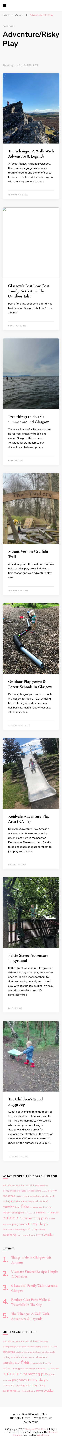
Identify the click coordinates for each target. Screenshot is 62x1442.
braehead (22, 1190)
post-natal (7, 1224)
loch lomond (30, 1213)
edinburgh (29, 1201)
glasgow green (36, 1207)
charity (52, 1191)
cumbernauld (48, 1196)
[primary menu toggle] (4, 5)
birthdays (44, 1185)
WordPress (43, 1435)
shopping (20, 1229)
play (44, 1218)
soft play (31, 1229)
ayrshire (20, 1185)
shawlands (8, 1229)
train (19, 1235)
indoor (7, 1212)
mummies (41, 1212)
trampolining (28, 1235)
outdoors (13, 1217)
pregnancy (19, 1224)
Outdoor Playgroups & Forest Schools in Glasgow (30, 684)
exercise (8, 1207)
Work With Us (43, 1418)
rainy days (38, 1224)
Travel (39, 1235)
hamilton (47, 1207)
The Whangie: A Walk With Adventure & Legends (31, 154)
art (13, 1185)
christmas (9, 1196)
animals (7, 1185)
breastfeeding (34, 1190)
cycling (6, 1201)
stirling (41, 1229)
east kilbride (17, 1201)
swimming (9, 1235)
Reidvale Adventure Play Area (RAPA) (28, 819)
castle (44, 1191)
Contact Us (31, 1422)
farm (17, 1207)
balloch (28, 1185)
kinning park (18, 1212)
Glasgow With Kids (35, 1429)
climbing (19, 1196)
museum (52, 1212)
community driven (32, 1196)
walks (49, 1234)
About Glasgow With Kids (30, 1414)
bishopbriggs (9, 1190)
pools (52, 1218)
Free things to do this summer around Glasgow (28, 419)
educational (41, 1201)
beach (36, 1185)
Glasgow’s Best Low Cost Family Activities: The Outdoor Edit (28, 291)
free (25, 1206)
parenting (31, 1218)
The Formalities (20, 1418)
